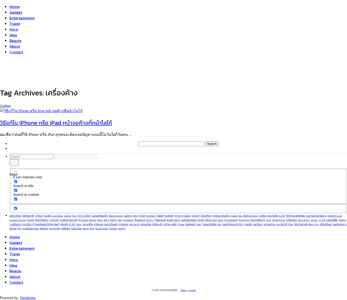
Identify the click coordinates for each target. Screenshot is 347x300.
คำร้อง (201, 220)
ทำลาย (178, 216)
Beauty (15, 40)
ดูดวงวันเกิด (272, 216)
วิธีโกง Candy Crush (214, 220)
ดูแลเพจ (30, 220)
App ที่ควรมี (281, 224)
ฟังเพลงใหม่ (146, 224)
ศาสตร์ (142, 216)
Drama (181, 224)
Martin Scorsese (116, 216)
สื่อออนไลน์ (140, 220)
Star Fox (121, 228)
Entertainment (21, 18)
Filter (290, 224)
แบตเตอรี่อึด (332, 220)
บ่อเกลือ (47, 216)
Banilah (13, 228)
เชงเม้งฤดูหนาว (340, 224)
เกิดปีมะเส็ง (157, 224)
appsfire (67, 216)
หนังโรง (113, 220)
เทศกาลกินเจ (15, 216)
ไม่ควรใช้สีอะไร (257, 220)
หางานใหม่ (26, 224)
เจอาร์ (106, 220)
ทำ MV (72, 224)
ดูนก (219, 224)
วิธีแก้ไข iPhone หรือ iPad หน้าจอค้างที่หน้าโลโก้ (56, 123)
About (14, 46)
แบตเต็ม (248, 224)
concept (314, 220)
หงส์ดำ (174, 224)
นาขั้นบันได (291, 220)
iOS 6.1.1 (150, 220)
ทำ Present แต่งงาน (87, 220)
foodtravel (151, 216)
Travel (14, 23)
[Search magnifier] (14, 162)
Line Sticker (57, 216)
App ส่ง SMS (54, 228)
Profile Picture (278, 220)
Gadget (15, 12)
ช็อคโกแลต (160, 220)
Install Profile (102, 228)
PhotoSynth (243, 220)
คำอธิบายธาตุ (173, 220)
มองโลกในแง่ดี (111, 224)
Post (19, 228)
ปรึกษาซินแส (326, 224)
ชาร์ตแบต (98, 224)
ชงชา (135, 216)
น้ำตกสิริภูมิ (206, 216)
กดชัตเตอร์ (190, 224)
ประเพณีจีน (87, 224)
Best (240, 216)
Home (14, 6)
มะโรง (282, 216)
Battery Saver (89, 228)
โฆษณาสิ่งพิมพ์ (209, 224)
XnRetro (342, 220)
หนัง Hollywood (334, 216)
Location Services (17, 220)
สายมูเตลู (186, 216)
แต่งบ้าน (128, 216)
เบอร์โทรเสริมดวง (189, 220)
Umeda (234, 216)
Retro (78, 224)
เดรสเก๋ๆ (196, 216)
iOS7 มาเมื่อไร (84, 216)
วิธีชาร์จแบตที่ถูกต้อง (295, 216)
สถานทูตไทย (269, 224)
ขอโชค (167, 224)
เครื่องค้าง (65, 228)
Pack (74, 216)
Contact (16, 52)
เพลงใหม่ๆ (257, 224)
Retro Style (314, 224)
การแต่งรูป (123, 224)
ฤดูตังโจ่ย (43, 228)
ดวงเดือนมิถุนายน (30, 228)
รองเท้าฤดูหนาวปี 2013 (232, 224)
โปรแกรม (54, 220)
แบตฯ (199, 224)
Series (99, 220)
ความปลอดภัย (230, 220)
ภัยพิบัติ (160, 216)
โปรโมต (113, 228)
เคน (119, 220)
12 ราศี (322, 220)
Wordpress (28, 298)
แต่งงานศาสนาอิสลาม (316, 216)
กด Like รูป (134, 224)
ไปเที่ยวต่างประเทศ (69, 220)
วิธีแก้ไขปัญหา (42, 220)
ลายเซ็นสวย (15, 224)
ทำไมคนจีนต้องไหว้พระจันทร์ (45, 224)
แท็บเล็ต (64, 224)
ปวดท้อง (262, 216)
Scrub (268, 220)
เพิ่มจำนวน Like (250, 216)
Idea (13, 35)
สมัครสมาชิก (28, 216)
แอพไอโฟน (76, 228)
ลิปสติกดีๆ (169, 216)
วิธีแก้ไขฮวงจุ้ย (301, 224)
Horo (13, 29)
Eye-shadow (128, 220)
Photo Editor (304, 220)
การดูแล (39, 216)
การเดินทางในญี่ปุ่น (221, 216)
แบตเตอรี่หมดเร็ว (100, 216)
